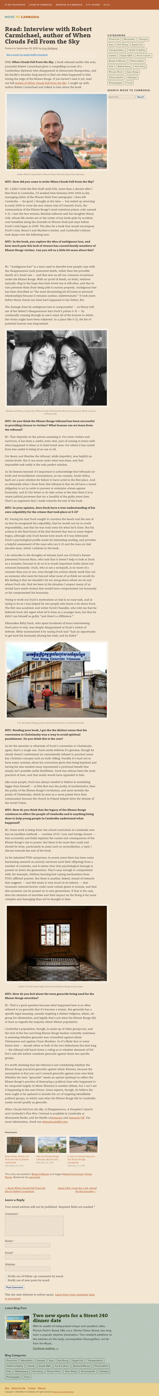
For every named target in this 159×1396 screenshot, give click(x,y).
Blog (120, 5)
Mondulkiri (129, 39)
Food (129, 83)
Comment (12, 1214)
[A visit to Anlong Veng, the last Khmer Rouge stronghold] (82, 1145)
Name (9, 1241)
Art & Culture (143, 55)
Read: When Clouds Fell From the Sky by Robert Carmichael (17, 1159)
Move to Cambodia (22, 17)
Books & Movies (40, 1174)
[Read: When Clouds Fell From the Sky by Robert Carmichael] (19, 1145)
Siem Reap (133, 72)
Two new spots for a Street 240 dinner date (70, 1318)
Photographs (116, 83)
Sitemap (42, 1388)
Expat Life (137, 45)
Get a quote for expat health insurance (27, 55)
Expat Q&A (126, 55)
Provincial (114, 39)
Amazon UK (76, 1118)
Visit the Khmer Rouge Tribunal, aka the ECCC (47, 1158)
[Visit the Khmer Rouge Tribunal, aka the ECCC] (50, 1145)
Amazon (57, 1118)
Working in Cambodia (78, 5)
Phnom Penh (116, 72)
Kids (111, 66)
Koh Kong (140, 66)
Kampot (143, 39)
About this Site (18, 1388)
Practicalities (137, 61)
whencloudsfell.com (55, 1122)
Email (9, 1253)
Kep (111, 45)
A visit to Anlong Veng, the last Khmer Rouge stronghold (81, 1159)
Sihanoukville (116, 77)
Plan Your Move (16, 5)
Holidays (132, 77)
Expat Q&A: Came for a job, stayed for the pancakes (77, 1190)
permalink (34, 1177)
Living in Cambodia (45, 5)
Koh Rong (122, 45)
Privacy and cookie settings (63, 1392)
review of (40, 83)
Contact (32, 1388)
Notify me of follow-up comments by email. (36, 1276)
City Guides (105, 5)
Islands (112, 55)
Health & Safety (137, 50)
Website (10, 1264)
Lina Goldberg (49, 48)
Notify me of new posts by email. (29, 1280)
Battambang (124, 66)
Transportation (116, 50)
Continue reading (45, 1348)
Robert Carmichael (73, 1174)
